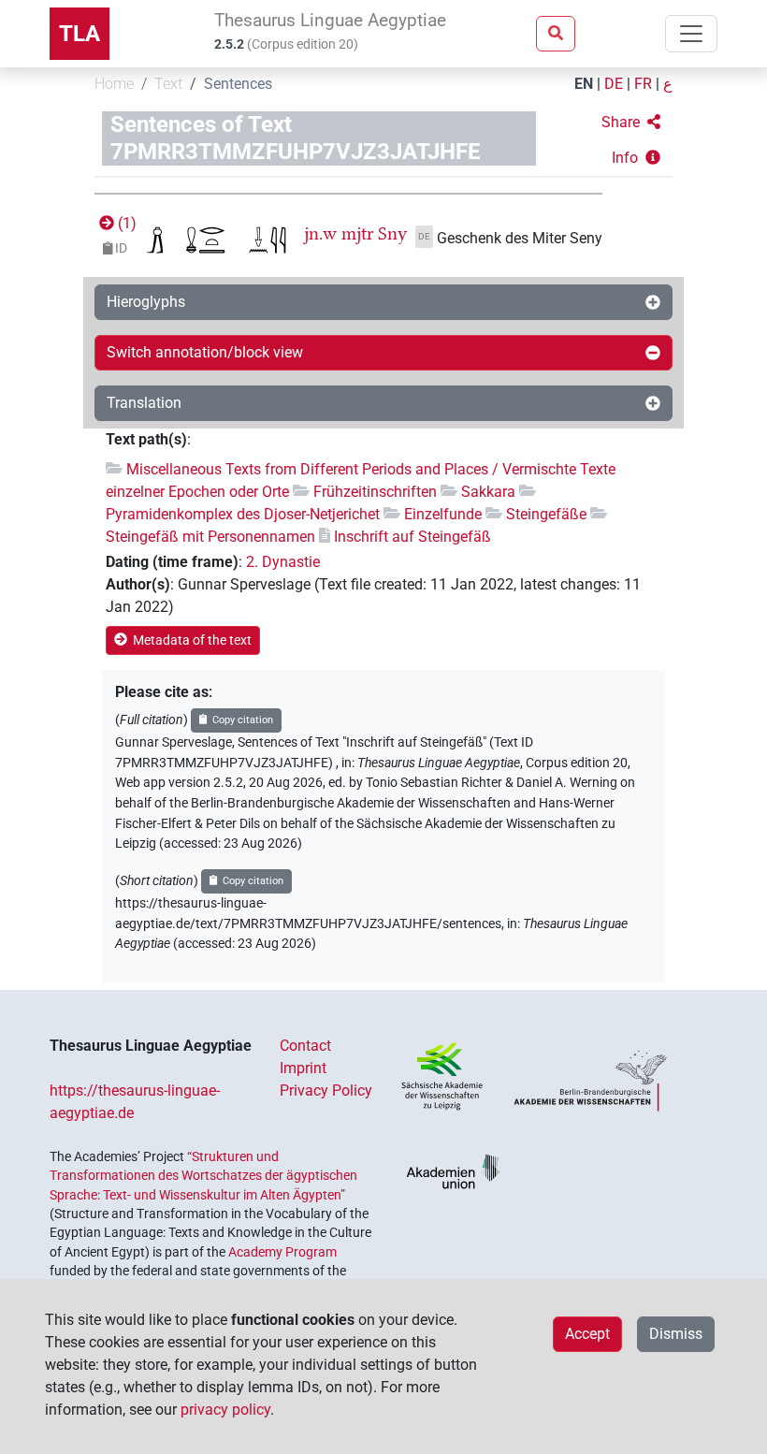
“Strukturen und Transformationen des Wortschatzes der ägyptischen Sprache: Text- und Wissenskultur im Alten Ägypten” (203, 1175)
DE (613, 84)
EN (583, 84)
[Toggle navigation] (691, 33)
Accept (587, 1334)
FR (643, 84)
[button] (631, 122)
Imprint (303, 1068)
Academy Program (282, 1251)
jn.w (320, 233)
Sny (392, 233)
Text (168, 84)
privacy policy (225, 1409)
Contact (305, 1045)
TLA (79, 34)
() (125, 223)
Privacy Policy (326, 1090)
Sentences (238, 84)
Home (114, 84)
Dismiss (675, 1334)
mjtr (357, 233)
